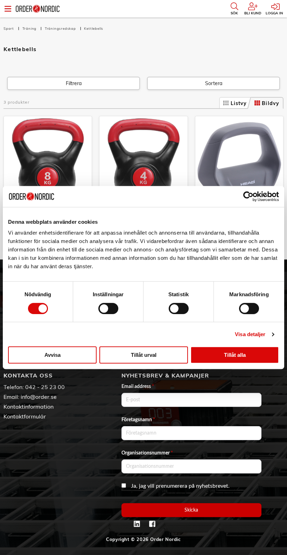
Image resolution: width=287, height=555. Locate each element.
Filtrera (74, 83)
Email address (137, 386)
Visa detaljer (250, 334)
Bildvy (270, 103)
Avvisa (52, 355)
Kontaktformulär (25, 416)
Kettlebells (93, 28)
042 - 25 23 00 (45, 386)
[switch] (108, 308)
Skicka (191, 510)
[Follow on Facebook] (152, 523)
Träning (30, 28)
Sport (9, 28)
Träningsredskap (61, 28)
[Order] (37, 9)
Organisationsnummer (147, 453)
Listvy (239, 103)
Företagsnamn (138, 419)
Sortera (213, 83)
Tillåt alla (235, 355)
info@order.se (39, 396)
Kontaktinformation (29, 406)
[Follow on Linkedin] (136, 523)
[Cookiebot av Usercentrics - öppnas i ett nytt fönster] (248, 196)
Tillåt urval (143, 355)
